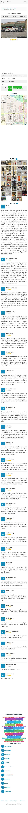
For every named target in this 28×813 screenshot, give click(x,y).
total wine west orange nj (19, 730)
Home (3, 8)
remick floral (19, 736)
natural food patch (18, 721)
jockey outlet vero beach (10, 720)
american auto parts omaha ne (10, 723)
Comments (22, 16)
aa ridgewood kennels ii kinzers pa (19, 717)
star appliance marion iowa (9, 730)
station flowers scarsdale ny (7, 717)
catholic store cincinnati (9, 741)
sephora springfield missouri (11, 735)
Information (5, 16)
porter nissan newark (18, 720)
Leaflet (25, 124)
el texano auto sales (10, 721)
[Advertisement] (14, 56)
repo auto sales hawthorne (20, 738)
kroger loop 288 (20, 732)
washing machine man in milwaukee (9, 738)
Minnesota (9, 8)
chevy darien (19, 735)
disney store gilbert (19, 724)
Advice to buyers (13, 800)
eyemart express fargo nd (11, 736)
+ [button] (3, 97)
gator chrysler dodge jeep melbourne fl (11, 732)
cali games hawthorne (9, 739)
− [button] (3, 99)
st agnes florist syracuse (9, 727)
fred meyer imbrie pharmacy (18, 741)
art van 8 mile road (20, 723)
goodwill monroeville (5, 726)
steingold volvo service (22, 726)
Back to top (22, 800)
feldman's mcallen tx (9, 733)
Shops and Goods (6, 2)
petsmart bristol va (14, 726)
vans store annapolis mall (18, 733)
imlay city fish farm (9, 729)
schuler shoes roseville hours (18, 727)
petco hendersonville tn (18, 739)
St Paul (14, 8)
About (6, 800)
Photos (14, 16)
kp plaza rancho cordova (18, 729)
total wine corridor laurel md (10, 724)
